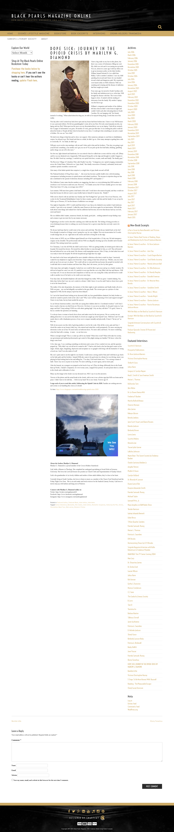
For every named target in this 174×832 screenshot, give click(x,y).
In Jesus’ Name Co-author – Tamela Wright (143, 296)
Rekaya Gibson (133, 413)
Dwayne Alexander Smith (136, 488)
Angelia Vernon (133, 467)
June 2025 (131, 73)
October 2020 (133, 106)
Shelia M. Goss (133, 363)
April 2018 (131, 175)
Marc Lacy (131, 558)
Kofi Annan (132, 579)
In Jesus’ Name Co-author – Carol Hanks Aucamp (145, 259)
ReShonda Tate (133, 384)
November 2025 (133, 67)
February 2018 (133, 181)
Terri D (130, 605)
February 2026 (133, 58)
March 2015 (131, 217)
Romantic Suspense (98, 505)
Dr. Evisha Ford (133, 567)
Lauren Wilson (133, 571)
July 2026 (131, 52)
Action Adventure (61, 505)
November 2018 (133, 157)
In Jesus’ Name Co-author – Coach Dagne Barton (145, 255)
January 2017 (132, 214)
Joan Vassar (132, 651)
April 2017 (131, 205)
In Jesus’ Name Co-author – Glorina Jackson (143, 300)
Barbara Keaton (133, 613)
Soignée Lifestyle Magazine (34, 33)
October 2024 (132, 76)
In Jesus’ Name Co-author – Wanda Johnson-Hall (145, 264)
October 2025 (132, 70)
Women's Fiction (79, 507)
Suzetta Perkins (133, 439)
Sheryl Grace (132, 634)
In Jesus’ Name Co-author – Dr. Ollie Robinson (144, 268)
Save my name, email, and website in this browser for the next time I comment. (41, 780)
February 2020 (133, 124)
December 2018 (133, 154)
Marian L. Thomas (134, 379)
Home (10, 33)
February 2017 (133, 211)
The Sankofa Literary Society (138, 596)
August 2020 (132, 109)
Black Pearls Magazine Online (52, 16)
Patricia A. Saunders (135, 534)
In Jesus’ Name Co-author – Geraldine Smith (143, 287)
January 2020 (132, 127)
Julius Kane (132, 367)
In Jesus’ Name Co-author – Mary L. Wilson (142, 292)
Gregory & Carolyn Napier (137, 371)
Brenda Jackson (133, 426)
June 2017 (131, 199)
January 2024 (132, 85)
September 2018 (133, 163)
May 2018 (131, 172)
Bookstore (60, 33)
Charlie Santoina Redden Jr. (137, 462)
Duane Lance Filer (134, 484)
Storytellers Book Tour (57, 507)
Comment (16, 740)
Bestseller (71, 505)
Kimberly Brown (133, 430)
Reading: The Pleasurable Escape (139, 684)
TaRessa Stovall (133, 617)
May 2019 (131, 142)
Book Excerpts (79, 33)
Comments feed (133, 706)
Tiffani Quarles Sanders (136, 522)
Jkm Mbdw (131, 388)
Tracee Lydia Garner (135, 447)
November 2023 (133, 88)
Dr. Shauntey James (135, 562)
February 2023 (133, 97)
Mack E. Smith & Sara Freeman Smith (141, 375)
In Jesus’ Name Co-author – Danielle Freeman (144, 276)
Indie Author (83, 502)
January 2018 (132, 184)
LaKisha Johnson (134, 451)
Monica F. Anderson (134, 588)
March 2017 (131, 208)
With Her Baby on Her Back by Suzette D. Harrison (145, 311)
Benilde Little (132, 671)
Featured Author (62, 502)
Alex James (132, 409)
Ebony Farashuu (133, 660)
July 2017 (131, 196)
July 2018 (131, 166)
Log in (130, 700)
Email (14, 770)
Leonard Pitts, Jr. (133, 500)
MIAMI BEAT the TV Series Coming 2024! (142, 554)
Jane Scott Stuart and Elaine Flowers (140, 422)
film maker (78, 505)
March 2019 (132, 148)
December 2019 (133, 130)
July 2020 (131, 112)
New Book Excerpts (139, 225)
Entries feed (132, 703)
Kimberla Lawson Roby (136, 639)
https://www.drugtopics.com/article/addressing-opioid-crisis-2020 (77, 389)
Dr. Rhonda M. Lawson (135, 479)
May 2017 (131, 202)
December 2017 (133, 187)
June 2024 (131, 82)
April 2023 (131, 94)
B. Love (130, 601)
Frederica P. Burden (134, 396)
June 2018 (131, 169)
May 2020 (131, 118)
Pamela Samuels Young (136, 492)
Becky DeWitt (132, 647)
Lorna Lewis (132, 434)
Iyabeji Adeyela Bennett (136, 513)
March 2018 (131, 178)
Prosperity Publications (136, 350)
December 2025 (133, 64)
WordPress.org (133, 709)
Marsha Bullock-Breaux (135, 401)
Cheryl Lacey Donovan (135, 688)
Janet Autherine (133, 622)
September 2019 (133, 136)
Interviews (99, 33)
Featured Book (73, 502)
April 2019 (131, 145)
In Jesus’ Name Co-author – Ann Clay (141, 251)
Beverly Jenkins (133, 418)
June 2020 (131, 115)
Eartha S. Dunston (134, 584)
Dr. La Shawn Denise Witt (136, 392)
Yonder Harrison (133, 509)
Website (14, 775)
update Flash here (28, 80)
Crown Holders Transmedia (125, 33)
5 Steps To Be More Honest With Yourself (142, 679)
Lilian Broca (132, 517)
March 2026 (132, 55)
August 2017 (132, 193)
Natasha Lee (132, 443)
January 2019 (132, 151)
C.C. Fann (131, 592)
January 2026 (132, 61)
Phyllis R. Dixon (133, 471)
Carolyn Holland (133, 475)
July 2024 (131, 79)
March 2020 (132, 121)
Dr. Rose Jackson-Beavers (136, 354)
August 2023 (132, 91)
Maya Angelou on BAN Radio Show (140, 505)
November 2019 (133, 133)
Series (121, 505)
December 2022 (133, 100)
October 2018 (132, 160)
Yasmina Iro (132, 609)
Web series (69, 507)
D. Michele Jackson (134, 630)
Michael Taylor (133, 496)
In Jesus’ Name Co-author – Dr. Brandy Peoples (144, 272)
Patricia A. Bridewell (134, 643)
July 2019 (131, 139)
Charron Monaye (133, 405)
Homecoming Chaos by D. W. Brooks (140, 543)
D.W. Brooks (132, 539)
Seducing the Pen (112, 505)
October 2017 (132, 190)
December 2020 (133, 103)
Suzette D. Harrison (134, 346)
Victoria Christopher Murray (137, 358)
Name (14, 765)
